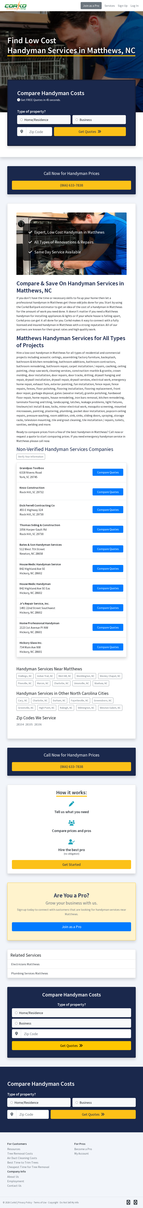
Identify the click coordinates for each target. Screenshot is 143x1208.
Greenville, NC (26, 707)
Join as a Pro (91, 5)
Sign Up (123, 5)
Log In (135, 5)
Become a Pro (83, 1149)
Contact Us (14, 1185)
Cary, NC (22, 700)
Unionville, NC (81, 683)
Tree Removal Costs (20, 1153)
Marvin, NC (43, 683)
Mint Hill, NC (64, 676)
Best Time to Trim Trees (22, 1162)
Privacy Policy (25, 1202)
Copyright (53, 1202)
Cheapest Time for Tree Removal (28, 1167)
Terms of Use (40, 1202)
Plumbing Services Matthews (29, 973)
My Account (81, 1153)
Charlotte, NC (61, 683)
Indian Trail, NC (45, 676)
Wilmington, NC (86, 707)
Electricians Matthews (25, 964)
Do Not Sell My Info (69, 1202)
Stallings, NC (25, 676)
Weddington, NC (85, 676)
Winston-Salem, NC (110, 707)
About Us (13, 1176)
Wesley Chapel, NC (110, 676)
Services (110, 5)
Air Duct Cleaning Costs (22, 1158)
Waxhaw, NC (100, 683)
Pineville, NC (25, 683)
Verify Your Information (30, 456)
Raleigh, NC (66, 707)
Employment (15, 1181)
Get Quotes (88, 131)
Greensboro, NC (103, 700)
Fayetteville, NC (79, 700)
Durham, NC (59, 700)
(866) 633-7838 (71, 185)
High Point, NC (47, 707)
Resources (13, 1149)
